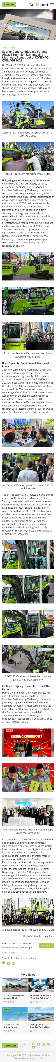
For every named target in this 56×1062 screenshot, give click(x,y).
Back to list (47, 945)
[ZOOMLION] (9, 4)
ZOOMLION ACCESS (22, 1045)
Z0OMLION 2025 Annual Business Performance (12, 1027)
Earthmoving (32, 75)
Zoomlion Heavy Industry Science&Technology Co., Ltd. (31, 1056)
